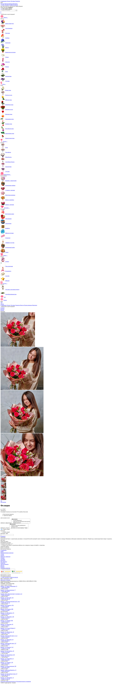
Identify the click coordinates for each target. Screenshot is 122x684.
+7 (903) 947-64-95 (5, 667)
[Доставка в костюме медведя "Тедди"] (19, 527)
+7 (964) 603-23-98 (5, 660)
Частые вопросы (28, 305)
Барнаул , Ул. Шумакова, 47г (7, 613)
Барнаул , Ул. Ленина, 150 (7, 662)
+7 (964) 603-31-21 (5, 656)
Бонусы (22, 305)
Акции (2, 304)
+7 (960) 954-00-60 (5, 595)
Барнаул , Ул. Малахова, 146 (7, 616)
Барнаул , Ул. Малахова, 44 (7, 639)
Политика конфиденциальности (8, 681)
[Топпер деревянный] (21, 520)
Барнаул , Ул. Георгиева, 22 (7, 658)
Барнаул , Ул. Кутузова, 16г (7, 597)
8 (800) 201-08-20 (14, 5)
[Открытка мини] (19, 526)
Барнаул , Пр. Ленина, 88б (7, 609)
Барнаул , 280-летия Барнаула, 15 (8, 670)
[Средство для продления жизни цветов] (21, 521)
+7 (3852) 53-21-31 (5, 629)
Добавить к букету (5, 528)
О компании (3, 305)
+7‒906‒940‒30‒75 (5, 675)
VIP (1, 302)
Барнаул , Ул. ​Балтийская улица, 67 (9, 673)
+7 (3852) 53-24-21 (5, 625)
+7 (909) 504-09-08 (5, 587)
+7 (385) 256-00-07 (5, 5)
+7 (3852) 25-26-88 (5, 610)
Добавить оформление (6, 522)
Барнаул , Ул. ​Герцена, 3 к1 (7, 647)
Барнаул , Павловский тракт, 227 (8, 643)
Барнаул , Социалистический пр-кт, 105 (10, 601)
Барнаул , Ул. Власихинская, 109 (8, 666)
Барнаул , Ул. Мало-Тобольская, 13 (9, 586)
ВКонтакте (3, 580)
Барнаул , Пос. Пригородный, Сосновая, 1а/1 (11, 593)
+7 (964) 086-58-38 (5, 591)
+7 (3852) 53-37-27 (5, 614)
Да (1, 8)
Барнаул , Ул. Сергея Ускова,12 (8, 628)
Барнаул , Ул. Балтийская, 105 (8, 654)
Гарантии (17, 305)
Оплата (8, 305)
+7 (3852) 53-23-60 (5, 652)
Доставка (13, 305)
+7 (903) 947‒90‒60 (5, 599)
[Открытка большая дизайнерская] (19, 525)
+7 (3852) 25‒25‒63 (5, 648)
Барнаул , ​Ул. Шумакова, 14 (7, 677)
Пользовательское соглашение (23, 681)
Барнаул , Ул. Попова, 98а (7, 620)
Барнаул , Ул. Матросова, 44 (7, 632)
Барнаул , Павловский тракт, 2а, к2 (9, 635)
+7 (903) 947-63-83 (5, 663)
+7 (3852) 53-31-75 (5, 618)
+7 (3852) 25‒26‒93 (5, 679)
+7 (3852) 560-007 (5, 606)
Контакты (34, 305)
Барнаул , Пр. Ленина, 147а (7, 605)
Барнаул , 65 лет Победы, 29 (7, 651)
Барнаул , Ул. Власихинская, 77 (8, 590)
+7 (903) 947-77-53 (5, 633)
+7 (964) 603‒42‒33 (5, 602)
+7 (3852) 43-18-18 (5, 621)
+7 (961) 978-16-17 (5, 671)
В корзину (3, 536)
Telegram (8, 580)
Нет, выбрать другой (7, 8)
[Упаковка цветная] (21, 522)
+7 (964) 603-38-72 (5, 640)
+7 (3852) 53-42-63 (5, 637)
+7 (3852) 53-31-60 (5, 644)
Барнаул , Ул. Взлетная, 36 (7, 624)
